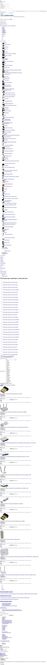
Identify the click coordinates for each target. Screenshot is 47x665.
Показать (7, 383)
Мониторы (4, 56)
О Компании (4, 32)
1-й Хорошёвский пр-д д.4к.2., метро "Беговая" (8, 25)
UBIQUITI (8, 380)
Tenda (8, 376)
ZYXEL (8, 382)
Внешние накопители (5, 123)
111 (2, 588)
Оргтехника (4, 134)
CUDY (8, 362)
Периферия (4, 90)
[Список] (1, 385)
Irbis (1, 266)
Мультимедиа (4, 142)
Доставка (3, 29)
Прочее (3, 238)
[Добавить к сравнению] (1, 400)
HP (7, 366)
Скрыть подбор (2, 383)
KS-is (8, 368)
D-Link (8, 363)
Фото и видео (4, 220)
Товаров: (1, 384)
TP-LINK (8, 377)
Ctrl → (3, 589)
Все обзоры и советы (3, 608)
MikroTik (1, 257)
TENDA (8, 375)
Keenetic (8, 367)
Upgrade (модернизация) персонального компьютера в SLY (11, 609)
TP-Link (8, 379)
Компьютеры (4, 42)
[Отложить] (1, 401)
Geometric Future (2, 263)
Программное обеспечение (6, 120)
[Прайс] (2, 385)
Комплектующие (4, 59)
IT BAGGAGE (2, 268)
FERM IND (2, 261)
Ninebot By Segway (3, 271)
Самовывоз (4, 30)
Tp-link (8, 378)
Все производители (3, 272)
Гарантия (3, 31)
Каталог (3, 28)
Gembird (8, 365)
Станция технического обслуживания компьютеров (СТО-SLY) (12, 610)
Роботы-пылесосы (5, 248)
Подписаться (11, 615)
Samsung (8, 374)
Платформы (4, 179)
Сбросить (10, 383)
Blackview (1, 258)
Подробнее (2, 662)
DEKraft (1, 260)
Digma (8, 364)
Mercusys (8, 369)
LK (0, 269)
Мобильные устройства (6, 201)
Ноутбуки (3, 49)
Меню (3, 36)
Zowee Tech (9, 381)
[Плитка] (0, 385)
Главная (3, 27)
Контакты (3, 33)
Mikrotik (8, 370)
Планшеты (4, 217)
